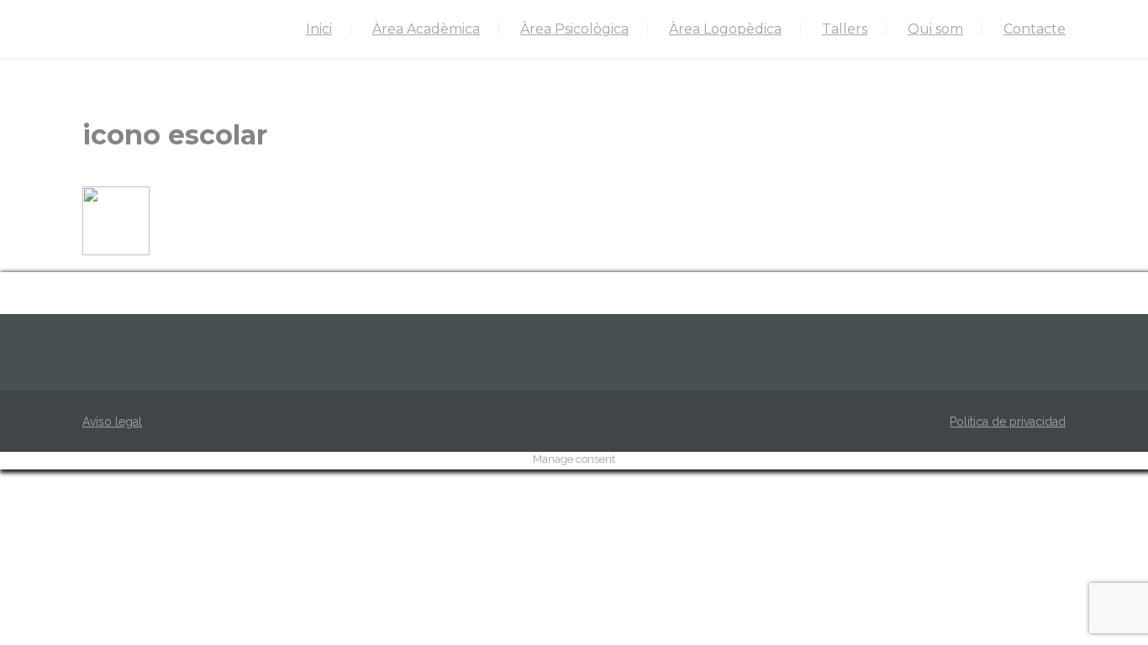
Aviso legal (112, 421)
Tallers (844, 29)
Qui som (935, 29)
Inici (319, 29)
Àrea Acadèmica (426, 29)
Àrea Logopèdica (725, 29)
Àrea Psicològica (574, 29)
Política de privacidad (1008, 421)
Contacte (1034, 29)
